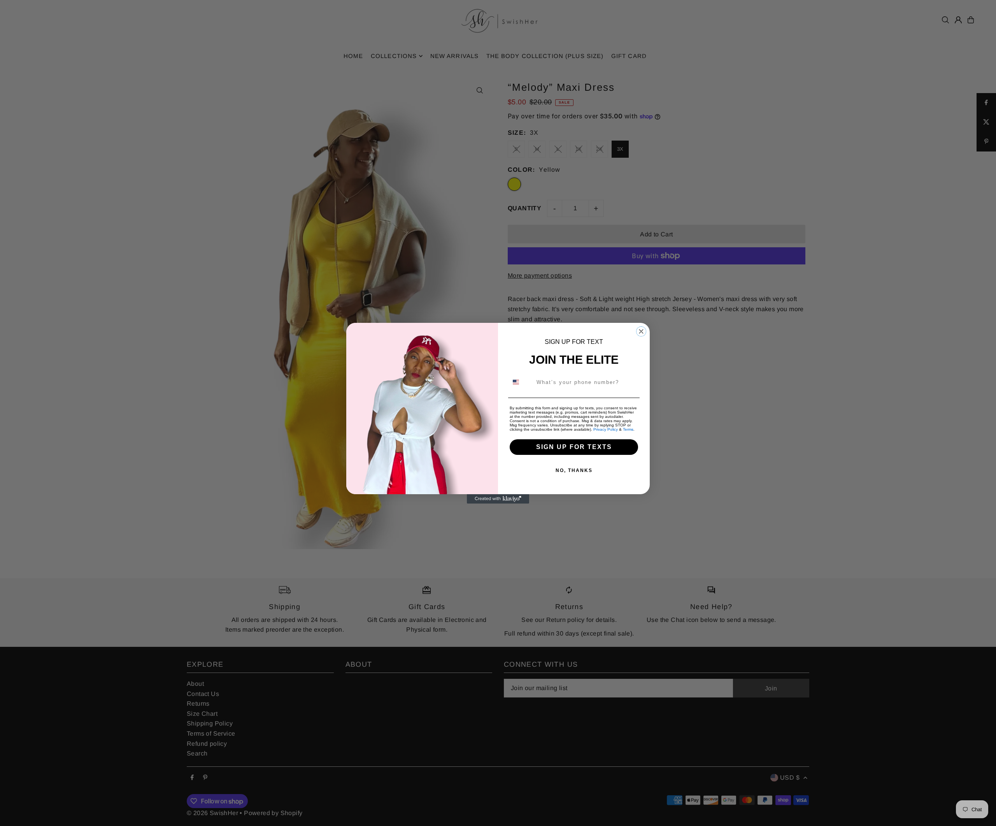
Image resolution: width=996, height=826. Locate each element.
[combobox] (521, 382)
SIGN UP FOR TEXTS (574, 447)
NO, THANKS (574, 470)
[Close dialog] (641, 331)
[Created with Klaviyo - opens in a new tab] (498, 499)
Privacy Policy (605, 429)
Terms (628, 429)
